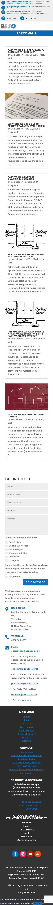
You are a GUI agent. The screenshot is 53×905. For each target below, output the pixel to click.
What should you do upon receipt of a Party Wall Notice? (26, 124)
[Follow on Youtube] (30, 854)
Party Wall (13, 132)
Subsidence (26, 752)
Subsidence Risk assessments (26, 755)
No (40, 903)
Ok (35, 903)
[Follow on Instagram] (23, 854)
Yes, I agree (14, 576)
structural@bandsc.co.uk (18, 11)
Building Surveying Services (26, 762)
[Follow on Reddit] (37, 854)
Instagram (13, 560)
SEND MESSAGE (35, 582)
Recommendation (17, 553)
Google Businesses (18, 545)
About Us (26, 723)
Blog (26, 720)
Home (26, 716)
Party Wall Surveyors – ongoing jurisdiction (22, 178)
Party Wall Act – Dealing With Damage (26, 415)
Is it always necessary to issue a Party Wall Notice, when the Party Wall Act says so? (26, 333)
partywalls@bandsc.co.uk (18, 7)
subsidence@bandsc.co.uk (19, 2)
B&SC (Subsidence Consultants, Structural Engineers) (31, 805)
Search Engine (15, 549)
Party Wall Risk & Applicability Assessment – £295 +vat (26, 51)
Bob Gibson (17, 54)
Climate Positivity (26, 733)
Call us (11, 18)
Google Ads (14, 542)
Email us (31, 18)
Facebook (13, 556)
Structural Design (26, 759)
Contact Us (27, 737)
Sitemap (26, 740)
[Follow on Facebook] (15, 854)
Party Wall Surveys (26, 765)
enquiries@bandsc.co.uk (24, 694)
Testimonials (26, 727)
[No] (43, 903)
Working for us (26, 730)
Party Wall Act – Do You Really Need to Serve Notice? (26, 255)
